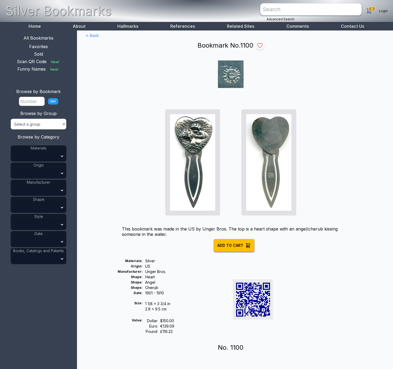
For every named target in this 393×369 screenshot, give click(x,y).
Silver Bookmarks (58, 11)
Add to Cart (230, 245)
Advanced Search (280, 19)
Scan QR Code (38, 61)
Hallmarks (127, 26)
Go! (53, 101)
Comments (297, 26)
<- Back (92, 35)
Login (383, 11)
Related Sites (241, 26)
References (182, 26)
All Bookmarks (38, 38)
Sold (38, 54)
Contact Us (352, 26)
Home (35, 26)
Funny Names (38, 69)
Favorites (38, 46)
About (79, 26)
